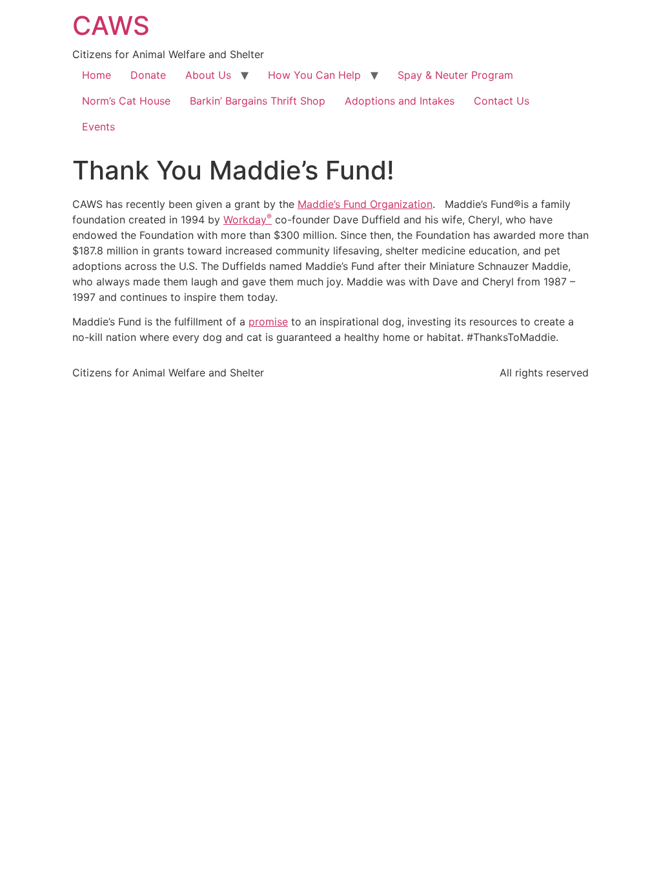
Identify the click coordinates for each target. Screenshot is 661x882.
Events (98, 126)
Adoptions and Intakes (399, 100)
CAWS (111, 25)
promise (268, 321)
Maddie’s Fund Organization (365, 204)
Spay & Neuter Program (455, 74)
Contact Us (501, 100)
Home (96, 74)
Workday (247, 219)
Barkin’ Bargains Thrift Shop (257, 100)
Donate (148, 74)
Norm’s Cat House (126, 100)
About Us (208, 74)
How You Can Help (314, 74)
